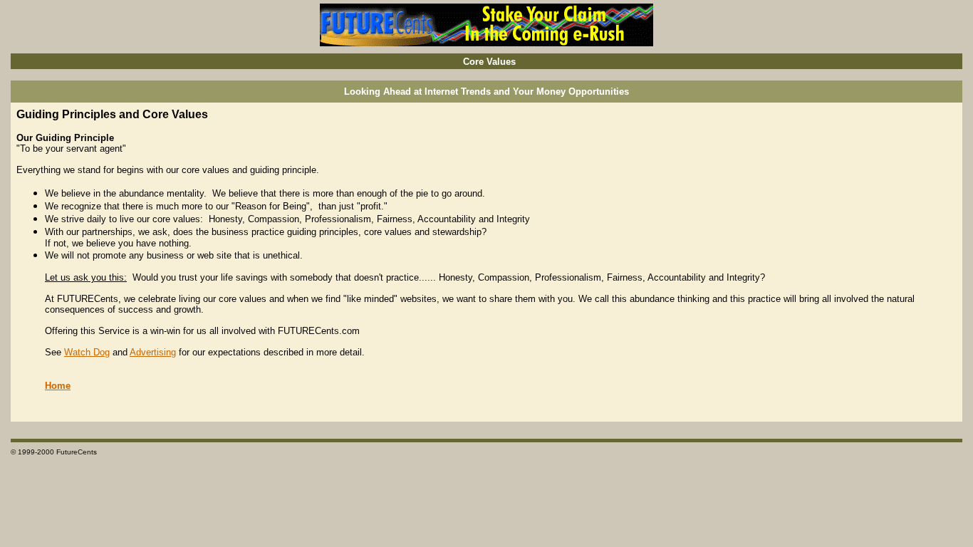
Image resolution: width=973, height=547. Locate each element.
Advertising (153, 352)
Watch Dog (87, 352)
